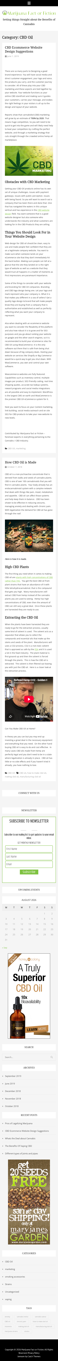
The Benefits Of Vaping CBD (18, 1145)
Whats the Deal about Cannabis (20, 1138)
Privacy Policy (33, 1353)
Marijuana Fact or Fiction (32, 1349)
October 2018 (12, 1106)
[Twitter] (10, 801)
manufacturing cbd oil (30, 776)
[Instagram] (27, 801)
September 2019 (13, 1076)
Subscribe (29, 872)
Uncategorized (12, 1291)
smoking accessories (15, 1276)
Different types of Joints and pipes (21, 1153)
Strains (8, 1284)
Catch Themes (34, 1356)
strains (26, 1331)
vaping (8, 1299)
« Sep (4, 947)
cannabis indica (22, 1317)
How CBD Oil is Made (20, 462)
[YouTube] (22, 801)
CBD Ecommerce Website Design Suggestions (27, 1130)
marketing (21, 448)
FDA (36, 649)
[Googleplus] (16, 801)
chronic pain (21, 1321)
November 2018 (13, 1098)
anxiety (7, 1317)
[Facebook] (4, 801)
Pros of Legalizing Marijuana (18, 1123)
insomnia (8, 1326)
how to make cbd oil (36, 773)
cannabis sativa (40, 1317)
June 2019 (10, 1083)
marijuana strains (11, 1331)
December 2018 (13, 1091)
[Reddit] (33, 801)
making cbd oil (12, 776)
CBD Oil (11, 448)
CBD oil (22, 773)
